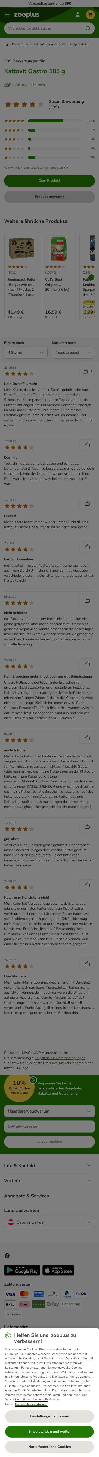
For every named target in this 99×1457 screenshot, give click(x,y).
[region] (49, 1392)
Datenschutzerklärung (31, 1404)
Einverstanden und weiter (49, 1431)
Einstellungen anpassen (49, 1416)
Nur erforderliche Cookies (49, 1446)
